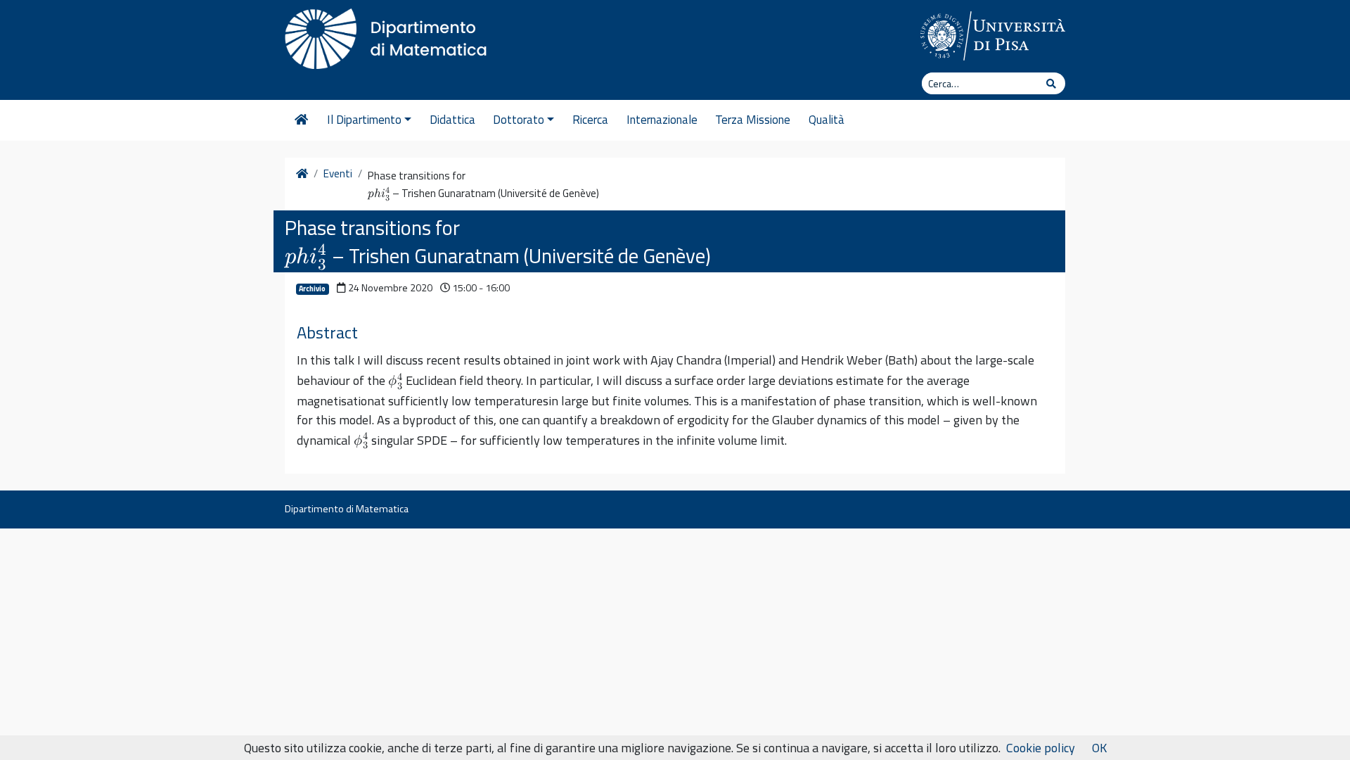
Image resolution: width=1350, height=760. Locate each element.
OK (1099, 747)
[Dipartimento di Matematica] (390, 35)
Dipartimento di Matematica (347, 509)
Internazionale (662, 119)
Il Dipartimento (364, 119)
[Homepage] (301, 120)
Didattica (452, 119)
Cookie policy (1040, 747)
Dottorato (518, 119)
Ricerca (590, 119)
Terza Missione (752, 119)
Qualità (826, 119)
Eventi (337, 174)
